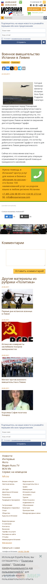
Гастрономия (7, 505)
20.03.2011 (5, 355)
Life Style (5, 489)
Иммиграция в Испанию (11, 539)
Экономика (27, 495)
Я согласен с (17, 38)
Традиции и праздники (11, 500)
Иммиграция (27, 489)
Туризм (25, 497)
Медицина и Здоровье (11, 508)
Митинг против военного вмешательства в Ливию (14, 380)
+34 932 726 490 (23, 551)
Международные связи (31, 513)
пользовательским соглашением (20, 38)
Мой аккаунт (7, 543)
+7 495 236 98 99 (11, 193)
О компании (35, 2)
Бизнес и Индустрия (9, 481)
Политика (8, 18)
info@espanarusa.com (18, 197)
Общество (6, 513)
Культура (26, 508)
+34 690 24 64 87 (10, 2)
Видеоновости (28, 481)
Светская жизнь (8, 484)
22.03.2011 (5, 320)
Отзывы (5, 537)
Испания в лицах (29, 492)
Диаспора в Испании (10, 492)
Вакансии (6, 529)
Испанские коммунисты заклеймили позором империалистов (13, 347)
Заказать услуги (37, 13)
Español (44, 2)
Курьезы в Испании (9, 516)
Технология (6, 497)
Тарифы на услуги (9, 532)
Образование (28, 505)
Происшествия (28, 510)
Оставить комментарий (29, 271)
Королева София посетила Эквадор (14, 413)
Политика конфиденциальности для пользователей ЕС (17, 568)
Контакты (6, 526)
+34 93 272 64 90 (10, 5)
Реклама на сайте (9, 534)
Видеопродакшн (8, 521)
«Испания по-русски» (14, 179)
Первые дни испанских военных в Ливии (17, 312)
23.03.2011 (5, 287)
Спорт (4, 510)
